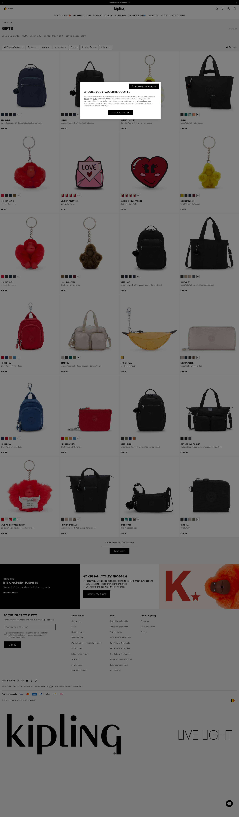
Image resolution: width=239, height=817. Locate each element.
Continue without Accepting (144, 86)
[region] (120, 100)
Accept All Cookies (120, 112)
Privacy (86, 99)
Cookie (95, 99)
